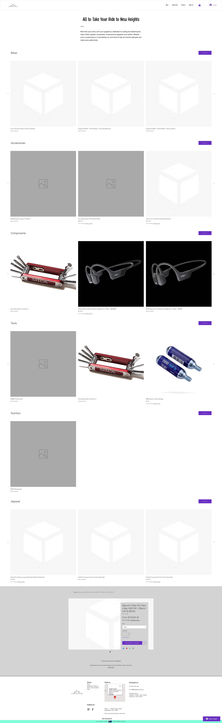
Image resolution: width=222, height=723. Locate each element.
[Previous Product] (8, 94)
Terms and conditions (93, 688)
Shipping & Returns (92, 686)
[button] (183, 5)
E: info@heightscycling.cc (136, 689)
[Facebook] (92, 709)
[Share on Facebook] (123, 648)
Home (75, 592)
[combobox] (134, 627)
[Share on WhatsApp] (130, 648)
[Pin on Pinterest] (127, 648)
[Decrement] (124, 633)
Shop (88, 684)
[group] (111, 97)
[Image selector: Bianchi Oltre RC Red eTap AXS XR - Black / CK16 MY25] (110, 652)
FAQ (88, 689)
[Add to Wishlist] (145, 643)
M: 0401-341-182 (134, 686)
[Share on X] (133, 648)
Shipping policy (88, 223)
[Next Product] (214, 94)
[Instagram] (88, 709)
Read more (111, 667)
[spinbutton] (126, 633)
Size (123, 623)
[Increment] (129, 633)
